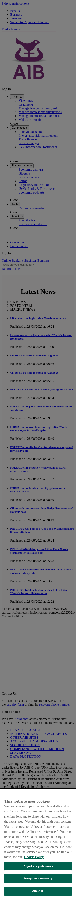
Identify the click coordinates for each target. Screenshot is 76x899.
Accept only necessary (38, 878)
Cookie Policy (34, 857)
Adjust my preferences (38, 866)
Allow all (38, 890)
